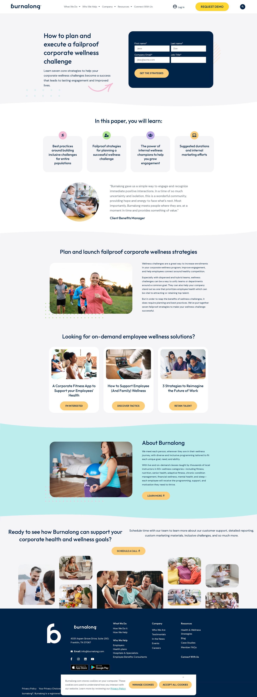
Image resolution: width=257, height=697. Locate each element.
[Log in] (175, 7)
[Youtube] (92, 658)
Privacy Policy (118, 688)
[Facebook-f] (71, 658)
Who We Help (89, 6)
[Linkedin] (85, 658)
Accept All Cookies (175, 684)
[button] (242, 6)
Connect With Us (143, 6)
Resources (123, 6)
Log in (181, 7)
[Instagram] (78, 658)
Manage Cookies (143, 684)
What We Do (70, 6)
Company (107, 6)
